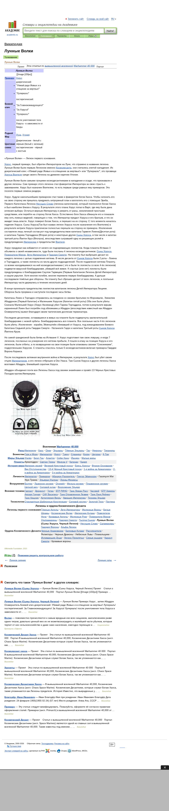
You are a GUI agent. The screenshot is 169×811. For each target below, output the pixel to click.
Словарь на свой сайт (98, 19)
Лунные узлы (105, 560)
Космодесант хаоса (15, 651)
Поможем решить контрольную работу (41, 555)
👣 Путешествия (14, 746)
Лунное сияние (17, 560)
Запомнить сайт (76, 19)
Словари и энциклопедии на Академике (50, 24)
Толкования (45, 36)
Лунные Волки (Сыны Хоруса (21, 588)
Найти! (110, 31)
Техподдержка (47, 744)
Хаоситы (9, 667)
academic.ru (12, 35)
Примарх (9, 706)
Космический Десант (16, 719)
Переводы (62, 36)
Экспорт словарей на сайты (16, 751)
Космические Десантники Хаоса (23, 684)
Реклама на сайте (61, 744)
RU (112, 19)
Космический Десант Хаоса (20, 634)
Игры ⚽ (92, 36)
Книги (77, 36)
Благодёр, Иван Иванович (19, 697)
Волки (8, 618)
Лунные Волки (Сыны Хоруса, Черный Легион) (31, 601)
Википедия (30, 36)
